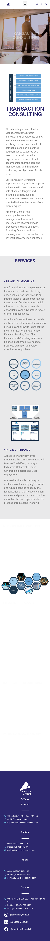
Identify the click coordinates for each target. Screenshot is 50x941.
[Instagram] (37, 4)
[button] (25, 3)
